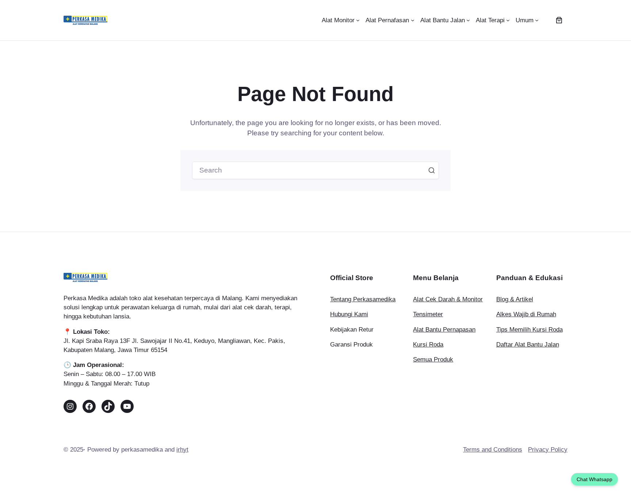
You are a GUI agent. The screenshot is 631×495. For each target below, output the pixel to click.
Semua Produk (433, 359)
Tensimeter (428, 314)
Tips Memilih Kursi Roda (529, 329)
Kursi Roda (428, 344)
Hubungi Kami (349, 314)
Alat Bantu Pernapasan (444, 329)
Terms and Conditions (492, 449)
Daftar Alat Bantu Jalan (527, 344)
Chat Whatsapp (594, 479)
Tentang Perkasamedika (362, 299)
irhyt (182, 449)
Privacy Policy (547, 449)
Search (431, 170)
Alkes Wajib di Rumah (526, 314)
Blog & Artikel (514, 299)
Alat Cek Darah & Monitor (448, 299)
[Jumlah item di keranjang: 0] (558, 20)
